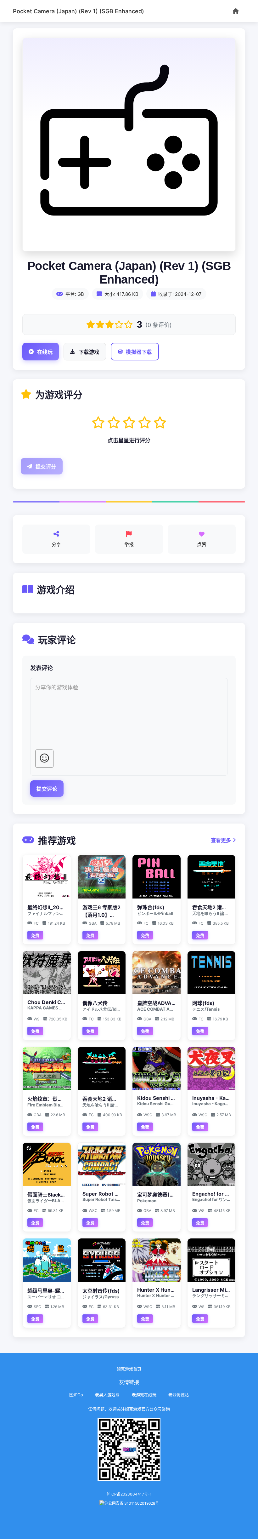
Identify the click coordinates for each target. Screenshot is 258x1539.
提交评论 (46, 789)
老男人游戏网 (107, 1394)
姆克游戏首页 (129, 1368)
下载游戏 (89, 352)
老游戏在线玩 (144, 1394)
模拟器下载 (139, 352)
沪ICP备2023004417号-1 (129, 1494)
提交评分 (46, 466)
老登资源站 (178, 1394)
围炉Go (76, 1394)
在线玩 (45, 352)
